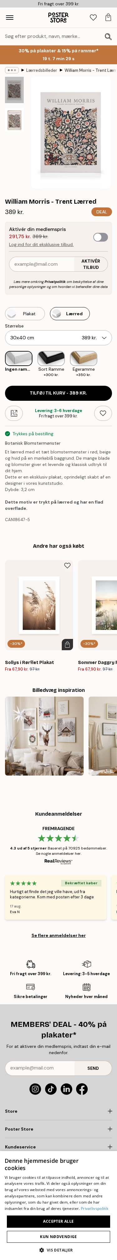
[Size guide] (14, 413)
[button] (58, 1250)
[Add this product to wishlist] (103, 413)
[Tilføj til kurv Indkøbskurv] (67, 644)
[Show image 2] (14, 120)
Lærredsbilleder (41, 70)
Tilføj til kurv (58, 393)
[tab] (93, 18)
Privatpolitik (55, 282)
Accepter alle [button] (58, 1221)
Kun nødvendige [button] (58, 1236)
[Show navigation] (9, 17)
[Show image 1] (14, 90)
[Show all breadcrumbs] (12, 70)
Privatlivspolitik (94, 1208)
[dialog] (58, 1205)
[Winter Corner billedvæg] (44, 736)
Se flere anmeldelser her (59, 935)
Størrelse (14, 326)
